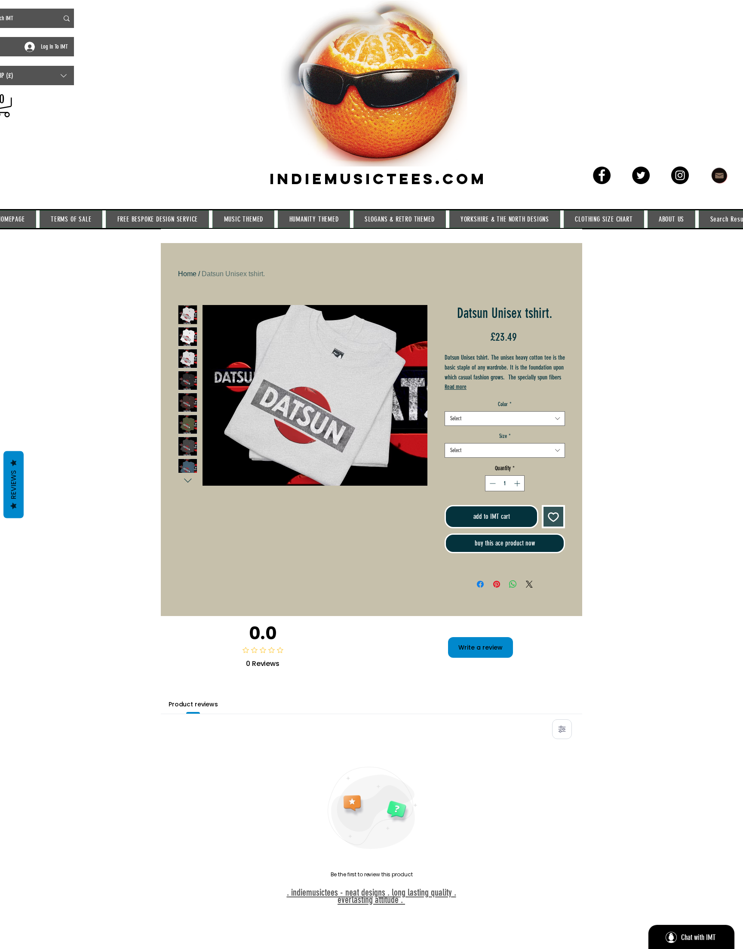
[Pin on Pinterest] (496, 584)
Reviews (13, 484)
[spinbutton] (505, 483)
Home (187, 273)
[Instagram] (680, 175)
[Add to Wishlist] (553, 516)
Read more (456, 387)
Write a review (480, 647)
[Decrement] (491, 483)
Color (505, 404)
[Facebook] (602, 175)
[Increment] (518, 483)
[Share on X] (529, 584)
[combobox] (505, 418)
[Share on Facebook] (480, 584)
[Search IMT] (66, 18)
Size (505, 436)
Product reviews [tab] (193, 704)
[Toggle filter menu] (562, 729)
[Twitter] (641, 175)
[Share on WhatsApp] (513, 584)
